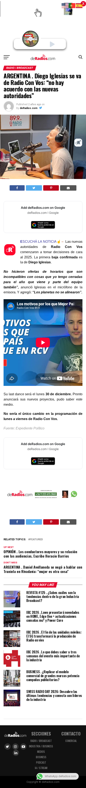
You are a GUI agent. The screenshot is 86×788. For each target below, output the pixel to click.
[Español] (79, 5)
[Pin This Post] (51, 188)
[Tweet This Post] (34, 188)
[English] (65, 5)
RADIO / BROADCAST (41, 741)
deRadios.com (28, 108)
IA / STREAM (41, 768)
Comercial (71, 741)
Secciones (41, 733)
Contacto (71, 733)
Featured (36, 539)
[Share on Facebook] (17, 188)
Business (41, 757)
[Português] (72, 5)
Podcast (41, 762)
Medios (41, 752)
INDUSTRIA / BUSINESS (41, 746)
